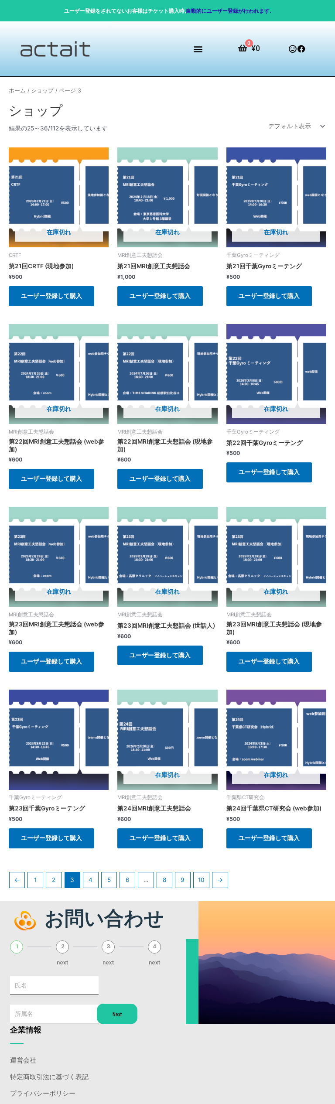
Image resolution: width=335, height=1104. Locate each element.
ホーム (17, 90)
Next (117, 1014)
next (62, 962)
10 (201, 879)
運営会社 (23, 1059)
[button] (198, 49)
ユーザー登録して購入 (51, 295)
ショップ (42, 90)
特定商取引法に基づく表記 (49, 1076)
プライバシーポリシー (42, 1092)
